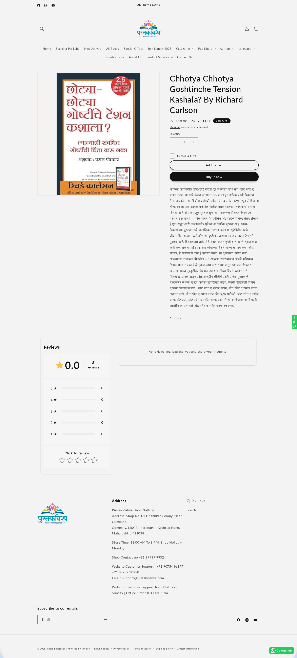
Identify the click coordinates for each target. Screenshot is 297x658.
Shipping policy (164, 648)
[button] (41, 28)
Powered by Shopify (78, 648)
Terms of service (142, 648)
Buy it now (214, 177)
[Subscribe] (105, 619)
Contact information (188, 648)
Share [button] (177, 318)
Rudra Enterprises (57, 648)
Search (191, 510)
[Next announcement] (191, 5)
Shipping (175, 126)
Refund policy (102, 648)
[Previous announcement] (105, 5)
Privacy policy (121, 648)
